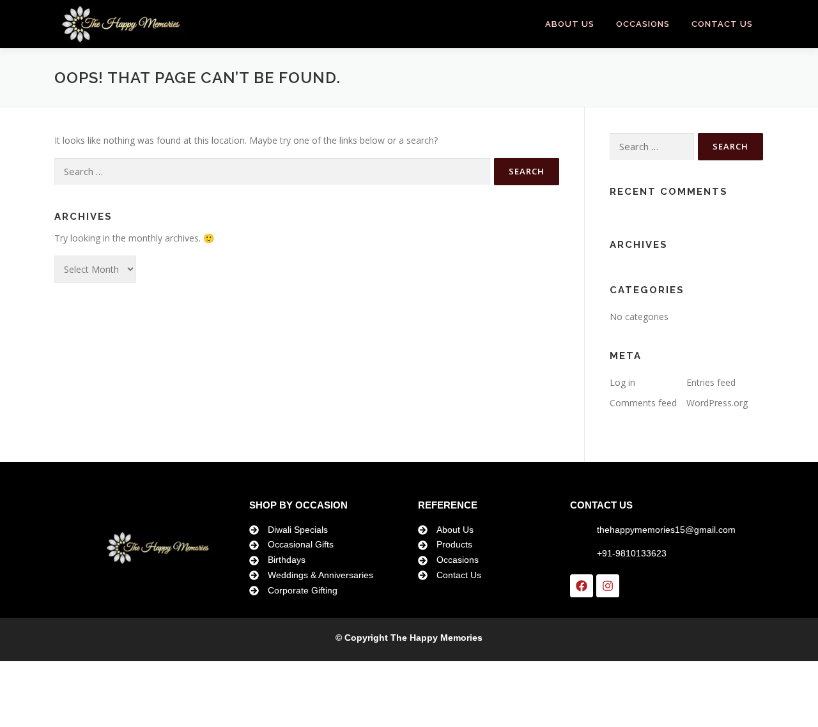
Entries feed (711, 382)
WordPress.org (717, 403)
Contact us (722, 24)
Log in (622, 382)
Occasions (643, 24)
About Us (569, 24)
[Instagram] (607, 585)
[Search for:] (272, 171)
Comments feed (643, 403)
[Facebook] (581, 585)
